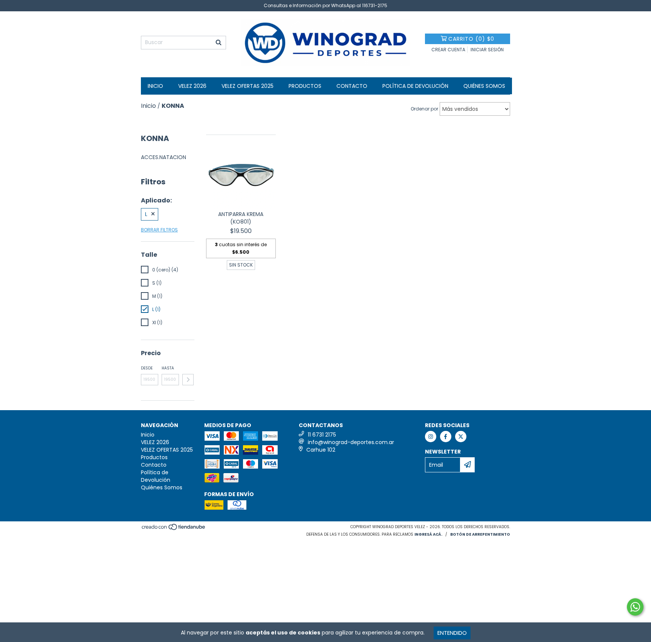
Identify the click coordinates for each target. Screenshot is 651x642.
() (471, 39)
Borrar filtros (159, 230)
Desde (147, 368)
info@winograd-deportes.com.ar (351, 442)
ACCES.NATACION (163, 157)
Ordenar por (424, 109)
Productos (305, 86)
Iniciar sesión (487, 49)
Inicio (155, 86)
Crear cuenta (448, 49)
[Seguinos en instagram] (430, 436)
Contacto (351, 86)
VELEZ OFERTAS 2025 (248, 86)
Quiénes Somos (484, 86)
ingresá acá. (428, 534)
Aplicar (188, 379)
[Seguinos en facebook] (445, 436)
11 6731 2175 (322, 434)
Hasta (168, 368)
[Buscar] (218, 42)
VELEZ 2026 (192, 86)
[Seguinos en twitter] (460, 436)
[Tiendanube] (174, 529)
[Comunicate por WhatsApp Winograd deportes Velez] (635, 607)
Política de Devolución (415, 86)
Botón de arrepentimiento (480, 534)
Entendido (452, 633)
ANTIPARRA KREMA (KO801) (240, 217)
